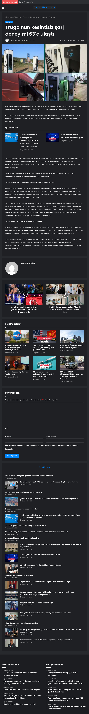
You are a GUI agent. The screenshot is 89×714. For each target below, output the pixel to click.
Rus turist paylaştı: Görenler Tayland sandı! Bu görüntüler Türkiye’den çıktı (36, 532)
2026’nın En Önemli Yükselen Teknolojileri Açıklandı (72, 346)
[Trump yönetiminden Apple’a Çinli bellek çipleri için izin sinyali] (44, 336)
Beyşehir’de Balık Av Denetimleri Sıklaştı (36, 602)
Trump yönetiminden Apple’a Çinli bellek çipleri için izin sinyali (43, 347)
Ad (7, 428)
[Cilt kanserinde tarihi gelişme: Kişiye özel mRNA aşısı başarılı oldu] (44, 363)
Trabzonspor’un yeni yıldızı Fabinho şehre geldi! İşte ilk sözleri (46, 640)
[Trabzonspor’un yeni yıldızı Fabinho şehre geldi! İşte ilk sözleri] (11, 643)
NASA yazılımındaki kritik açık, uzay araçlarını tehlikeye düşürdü (15, 347)
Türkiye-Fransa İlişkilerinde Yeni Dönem (16, 373)
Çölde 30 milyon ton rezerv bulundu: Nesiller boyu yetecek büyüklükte (49, 498)
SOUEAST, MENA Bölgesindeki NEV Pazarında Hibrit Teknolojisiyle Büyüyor (71, 375)
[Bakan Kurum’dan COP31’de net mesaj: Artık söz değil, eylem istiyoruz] (11, 485)
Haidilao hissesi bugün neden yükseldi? (21, 509)
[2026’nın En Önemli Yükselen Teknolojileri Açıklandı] (72, 336)
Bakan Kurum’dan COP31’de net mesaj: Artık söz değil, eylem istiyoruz (49, 482)
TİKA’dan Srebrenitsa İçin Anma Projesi (21, 623)
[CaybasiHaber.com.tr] (44, 7)
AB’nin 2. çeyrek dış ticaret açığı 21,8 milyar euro (25, 525)
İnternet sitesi (51, 437)
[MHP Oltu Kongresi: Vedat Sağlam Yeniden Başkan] (11, 568)
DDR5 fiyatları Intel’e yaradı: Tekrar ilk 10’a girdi (40, 555)
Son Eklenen (44, 467)
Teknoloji (18, 17)
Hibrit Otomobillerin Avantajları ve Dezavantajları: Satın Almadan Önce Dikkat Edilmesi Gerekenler (29, 141)
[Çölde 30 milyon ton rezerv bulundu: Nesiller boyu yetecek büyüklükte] (11, 501)
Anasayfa (10, 17)
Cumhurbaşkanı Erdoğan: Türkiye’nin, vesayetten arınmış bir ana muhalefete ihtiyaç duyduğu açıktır (47, 593)
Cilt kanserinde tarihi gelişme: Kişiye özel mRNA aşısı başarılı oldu (43, 374)
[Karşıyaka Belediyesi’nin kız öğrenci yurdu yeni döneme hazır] (11, 616)
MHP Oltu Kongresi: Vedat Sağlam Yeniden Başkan (41, 565)
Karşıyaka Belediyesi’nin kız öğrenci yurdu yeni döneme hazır (45, 613)
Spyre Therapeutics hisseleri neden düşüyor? (35, 2)
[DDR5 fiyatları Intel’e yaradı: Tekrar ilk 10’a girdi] (52, 137)
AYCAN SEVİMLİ (15, 40)
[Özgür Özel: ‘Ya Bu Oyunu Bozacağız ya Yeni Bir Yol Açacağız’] (11, 585)
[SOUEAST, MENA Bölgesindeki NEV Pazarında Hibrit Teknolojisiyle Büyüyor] (72, 363)
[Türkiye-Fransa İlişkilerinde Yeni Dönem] (17, 363)
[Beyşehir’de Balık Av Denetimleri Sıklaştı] (11, 605)
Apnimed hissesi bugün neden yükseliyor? (22, 538)
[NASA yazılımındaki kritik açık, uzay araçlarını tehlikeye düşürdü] (17, 336)
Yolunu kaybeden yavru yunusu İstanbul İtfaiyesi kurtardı (29, 475)
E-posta (8, 437)
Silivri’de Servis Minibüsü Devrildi (19, 575)
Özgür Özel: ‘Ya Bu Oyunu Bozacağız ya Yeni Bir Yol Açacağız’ (45, 582)
